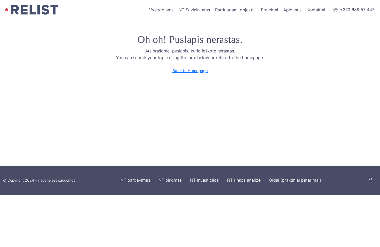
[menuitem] (353, 9)
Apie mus (292, 9)
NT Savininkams (194, 9)
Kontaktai (316, 9)
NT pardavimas (135, 180)
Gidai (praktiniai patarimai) (295, 180)
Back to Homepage (190, 70)
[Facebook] (372, 180)
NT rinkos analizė (244, 180)
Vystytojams (161, 9)
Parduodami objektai (235, 9)
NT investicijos (204, 180)
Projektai (269, 9)
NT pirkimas (170, 180)
